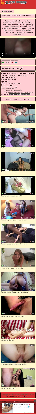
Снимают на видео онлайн (13, 90)
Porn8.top (8, 27)
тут (29, 396)
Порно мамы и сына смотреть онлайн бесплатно (20, 92)
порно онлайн (18, 34)
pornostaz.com (7, 394)
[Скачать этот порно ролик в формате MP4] (16, 62)
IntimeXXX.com (15, 30)
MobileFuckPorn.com (11, 23)
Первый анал (25, 94)
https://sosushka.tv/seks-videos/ (23, 394)
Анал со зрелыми (14, 94)
